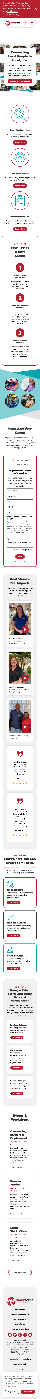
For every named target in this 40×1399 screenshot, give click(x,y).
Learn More (20, 142)
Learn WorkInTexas (18, 1229)
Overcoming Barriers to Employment (18, 1134)
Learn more (12, 14)
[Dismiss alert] (36, 9)
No (12, 539)
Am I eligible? (20, 562)
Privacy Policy (10, 1386)
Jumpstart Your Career (20, 81)
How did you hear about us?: (19, 544)
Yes (12, 536)
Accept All (28, 1392)
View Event (15, 1167)
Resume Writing (15, 1182)
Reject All (12, 1392)
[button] (20, 619)
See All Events (20, 1272)
